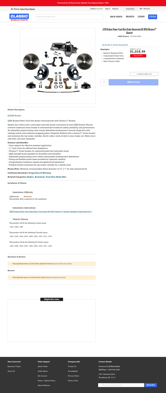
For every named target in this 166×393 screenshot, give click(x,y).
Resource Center (14, 366)
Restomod (39, 177)
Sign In (107, 9)
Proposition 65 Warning (40, 173)
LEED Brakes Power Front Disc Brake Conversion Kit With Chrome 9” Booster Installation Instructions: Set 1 (50, 212)
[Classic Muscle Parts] (14, 16)
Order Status (130, 9)
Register (115, 9)
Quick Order (43, 366)
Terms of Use (73, 381)
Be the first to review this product (115, 45)
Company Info (74, 362)
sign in (54, 264)
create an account (65, 264)
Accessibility (73, 371)
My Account (42, 376)
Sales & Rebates (44, 385)
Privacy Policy (73, 376)
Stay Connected (14, 362)
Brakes (30, 177)
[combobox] (69, 16)
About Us (11, 371)
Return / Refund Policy (46, 381)
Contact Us (72, 366)
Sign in (48, 277)
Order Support (44, 362)
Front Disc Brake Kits (56, 177)
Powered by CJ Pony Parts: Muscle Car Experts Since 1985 (83, 3)
